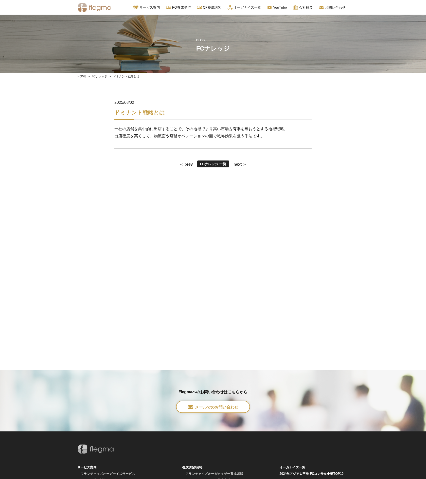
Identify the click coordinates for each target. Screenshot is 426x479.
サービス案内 (87, 467)
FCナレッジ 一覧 (213, 164)
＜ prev (186, 164)
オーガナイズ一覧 (247, 7)
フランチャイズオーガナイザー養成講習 (214, 474)
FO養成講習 (181, 7)
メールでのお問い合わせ (216, 407)
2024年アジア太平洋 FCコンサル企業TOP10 (311, 474)
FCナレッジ (99, 76)
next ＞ (240, 164)
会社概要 (306, 7)
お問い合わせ (335, 7)
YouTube (280, 7)
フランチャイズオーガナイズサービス (108, 474)
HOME (81, 76)
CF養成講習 (212, 7)
